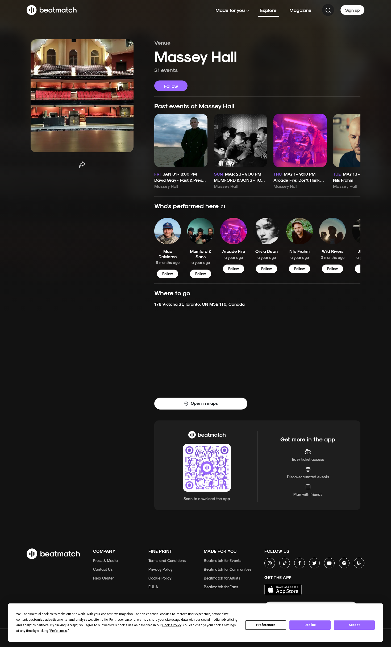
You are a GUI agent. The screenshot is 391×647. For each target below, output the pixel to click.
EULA (153, 587)
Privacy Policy (160, 569)
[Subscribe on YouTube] (329, 563)
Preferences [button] (58, 631)
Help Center (103, 578)
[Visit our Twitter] (314, 563)
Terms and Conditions (167, 560)
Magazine (300, 10)
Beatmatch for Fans (221, 587)
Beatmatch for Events (222, 560)
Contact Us (103, 569)
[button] (200, 404)
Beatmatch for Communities (227, 569)
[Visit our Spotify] (344, 563)
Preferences (266, 625)
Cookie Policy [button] (171, 625)
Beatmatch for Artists (222, 578)
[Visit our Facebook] (299, 563)
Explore (268, 10)
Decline (310, 625)
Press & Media (105, 560)
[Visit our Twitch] (359, 563)
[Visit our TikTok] (284, 563)
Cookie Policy (160, 578)
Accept (354, 625)
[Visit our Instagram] (269, 563)
